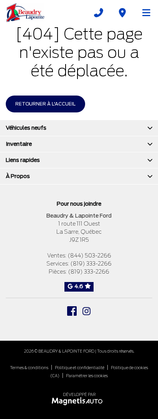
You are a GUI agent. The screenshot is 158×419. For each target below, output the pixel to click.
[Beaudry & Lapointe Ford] (25, 12)
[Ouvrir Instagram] (86, 311)
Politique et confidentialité (79, 367)
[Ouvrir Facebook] (72, 311)
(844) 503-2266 (89, 255)
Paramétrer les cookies (87, 375)
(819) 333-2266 (91, 264)
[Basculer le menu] (143, 12)
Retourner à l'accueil (45, 104)
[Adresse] (122, 12)
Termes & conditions (29, 367)
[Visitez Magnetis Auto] (79, 401)
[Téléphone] (98, 12)
